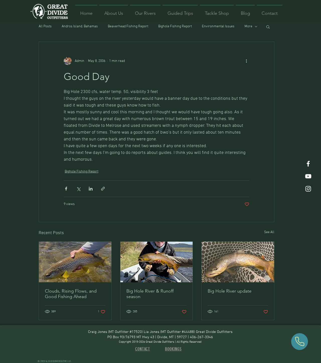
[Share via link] (103, 188)
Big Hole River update (230, 291)
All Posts (45, 26)
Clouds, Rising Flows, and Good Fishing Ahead (71, 293)
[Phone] (299, 341)
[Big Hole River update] (238, 262)
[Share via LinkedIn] (90, 188)
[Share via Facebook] (66, 188)
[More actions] (246, 61)
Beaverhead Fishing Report (128, 26)
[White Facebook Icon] (308, 163)
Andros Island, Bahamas (80, 26)
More (248, 26)
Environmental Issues (218, 26)
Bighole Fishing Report (175, 26)
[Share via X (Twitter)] (78, 188)
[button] (268, 27)
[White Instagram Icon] (308, 189)
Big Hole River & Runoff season (150, 293)
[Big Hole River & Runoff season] (156, 262)
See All (269, 232)
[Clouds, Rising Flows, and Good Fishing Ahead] (75, 262)
